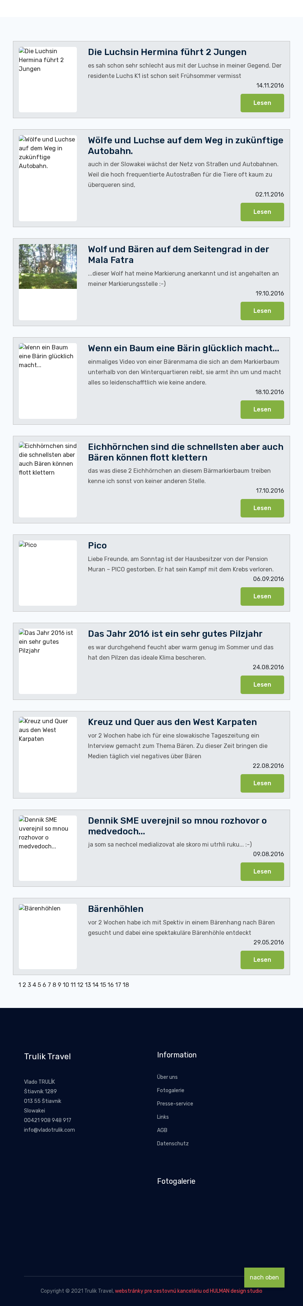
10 (66, 984)
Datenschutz (173, 1144)
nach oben (264, 1277)
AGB (162, 1130)
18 (126, 984)
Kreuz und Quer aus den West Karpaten (172, 722)
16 (111, 984)
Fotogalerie (170, 1090)
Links (163, 1117)
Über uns (167, 1077)
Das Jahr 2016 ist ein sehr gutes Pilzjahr (175, 634)
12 (80, 984)
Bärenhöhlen (115, 909)
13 (88, 984)
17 (118, 984)
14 (95, 984)
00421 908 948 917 (47, 1120)
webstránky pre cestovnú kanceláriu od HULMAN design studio (188, 1291)
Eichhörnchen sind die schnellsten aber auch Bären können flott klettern (185, 452)
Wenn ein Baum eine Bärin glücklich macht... (183, 348)
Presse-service (175, 1104)
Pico (97, 545)
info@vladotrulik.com (49, 1130)
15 (103, 984)
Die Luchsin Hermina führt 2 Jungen (167, 52)
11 (73, 984)
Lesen (262, 102)
